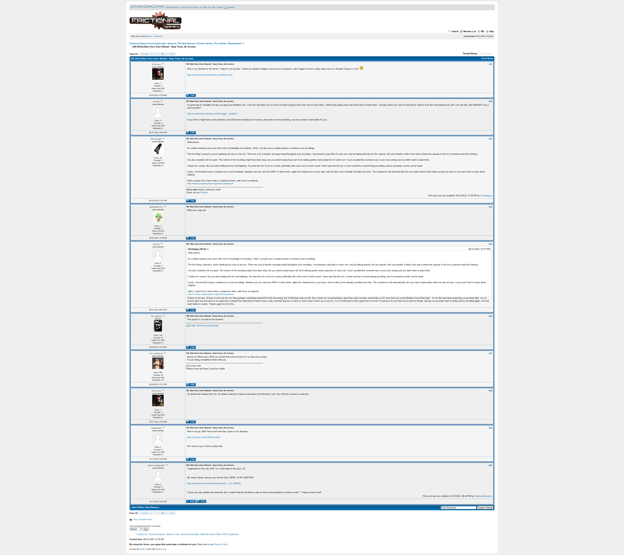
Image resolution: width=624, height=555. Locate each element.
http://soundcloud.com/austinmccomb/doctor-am (210, 75)
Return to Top (172, 534)
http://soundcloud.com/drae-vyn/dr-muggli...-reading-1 (212, 113)
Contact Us (142, 534)
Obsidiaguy (485, 195)
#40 (490, 465)
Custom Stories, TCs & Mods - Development (219, 43)
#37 (490, 353)
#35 (490, 244)
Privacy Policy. (221, 544)
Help (491, 31)
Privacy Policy (192, 7)
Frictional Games (172, 7)
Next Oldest (138, 507)
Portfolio (204, 192)
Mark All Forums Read (210, 534)
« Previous (144, 54)
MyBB (142, 549)
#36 (490, 316)
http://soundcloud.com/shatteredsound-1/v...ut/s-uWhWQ (214, 483)
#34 (490, 207)
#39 (490, 428)
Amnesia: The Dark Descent (181, 43)
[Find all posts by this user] (191, 96)
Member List (469, 31)
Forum (183, 7)
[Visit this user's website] (191, 502)
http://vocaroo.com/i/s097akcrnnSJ (203, 437)
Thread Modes (487, 58)
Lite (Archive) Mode (190, 534)
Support (220, 7)
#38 (490, 391)
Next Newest (152, 507)
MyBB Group (161, 549)
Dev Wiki (211, 7)
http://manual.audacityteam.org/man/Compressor (210, 183)
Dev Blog (203, 7)
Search (455, 31)
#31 (490, 64)
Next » (172, 54)
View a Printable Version (142, 519)
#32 (490, 101)
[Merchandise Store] (229, 7)
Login (150, 36)
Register (158, 36)
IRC (482, 31)
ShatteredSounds (482, 496)
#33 (490, 139)
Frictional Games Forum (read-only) (147, 43)
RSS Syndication (231, 534)
